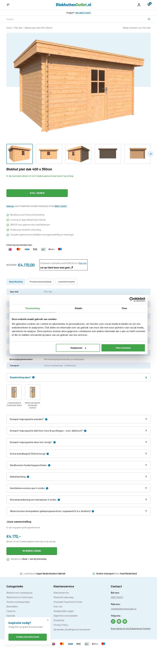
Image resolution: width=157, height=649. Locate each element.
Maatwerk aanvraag (63, 597)
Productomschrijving (40, 281)
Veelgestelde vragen (64, 610)
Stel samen (37, 192)
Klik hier (10, 206)
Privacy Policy (61, 624)
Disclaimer (59, 620)
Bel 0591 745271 (83, 12)
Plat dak (18, 27)
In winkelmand (32, 550)
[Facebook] (119, 621)
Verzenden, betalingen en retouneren (72, 629)
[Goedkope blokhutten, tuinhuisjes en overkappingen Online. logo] (73, 5)
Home (9, 27)
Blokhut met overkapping (19, 592)
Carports (10, 610)
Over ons (58, 606)
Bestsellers (12, 606)
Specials (10, 615)
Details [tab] (78, 308)
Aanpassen (76, 347)
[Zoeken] (147, 19)
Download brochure (27, 637)
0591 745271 (117, 597)
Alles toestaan (123, 347)
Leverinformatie (66, 281)
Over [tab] (124, 308)
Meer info (82, 263)
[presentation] (150, 154)
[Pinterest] (125, 621)
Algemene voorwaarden (66, 615)
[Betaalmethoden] (10, 250)
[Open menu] (8, 5)
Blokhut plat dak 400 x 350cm (38, 27)
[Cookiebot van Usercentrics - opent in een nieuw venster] (131, 299)
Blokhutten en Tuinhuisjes (19, 597)
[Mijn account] (139, 5)
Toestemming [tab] (32, 308)
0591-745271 (61, 206)
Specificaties (16, 281)
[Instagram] (113, 621)
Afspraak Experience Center (68, 601)
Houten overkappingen (18, 601)
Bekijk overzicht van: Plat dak (137, 27)
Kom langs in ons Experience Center (131, 628)
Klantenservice (61, 592)
